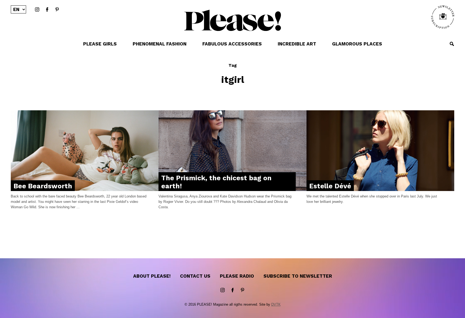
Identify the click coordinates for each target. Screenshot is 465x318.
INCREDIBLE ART (297, 44)
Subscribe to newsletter (297, 276)
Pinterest (57, 9)
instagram (37, 9)
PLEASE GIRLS (100, 44)
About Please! (152, 276)
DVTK (276, 304)
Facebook (47, 9)
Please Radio (237, 276)
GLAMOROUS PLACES (357, 44)
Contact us (195, 276)
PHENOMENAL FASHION (159, 44)
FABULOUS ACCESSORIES (232, 44)
